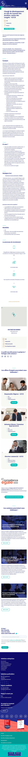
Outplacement (4, 668)
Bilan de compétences (5, 676)
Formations (3, 669)
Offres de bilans (4, 666)
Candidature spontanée (5, 689)
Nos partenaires (4, 740)
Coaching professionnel (5, 665)
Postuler (14, 402)
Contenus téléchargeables (6, 697)
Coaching (3, 678)
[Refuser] (27, 744)
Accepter (11, 753)
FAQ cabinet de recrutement (6, 742)
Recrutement (3, 661)
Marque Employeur (5, 662)
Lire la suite (5, 543)
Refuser (18, 753)
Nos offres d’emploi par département (8, 738)
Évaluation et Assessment (6, 664)
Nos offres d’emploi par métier (6, 735)
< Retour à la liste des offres (14, 301)
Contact (4, 710)
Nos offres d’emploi (5, 687)
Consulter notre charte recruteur (14, 496)
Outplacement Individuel (6, 679)
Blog (2, 696)
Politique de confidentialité (14, 755)
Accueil (2, 733)
